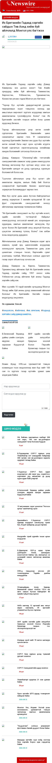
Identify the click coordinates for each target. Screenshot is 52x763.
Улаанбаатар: (13, 11)
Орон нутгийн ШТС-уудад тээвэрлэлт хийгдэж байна (33, 695)
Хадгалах (8, 414)
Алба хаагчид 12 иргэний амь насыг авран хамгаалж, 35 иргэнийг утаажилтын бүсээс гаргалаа (33, 608)
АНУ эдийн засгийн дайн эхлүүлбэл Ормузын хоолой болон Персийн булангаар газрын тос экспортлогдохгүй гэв (33, 625)
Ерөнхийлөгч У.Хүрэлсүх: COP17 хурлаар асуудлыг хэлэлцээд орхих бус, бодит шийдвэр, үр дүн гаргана (33, 522)
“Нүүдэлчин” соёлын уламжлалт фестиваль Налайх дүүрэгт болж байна (33, 727)
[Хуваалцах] (39, 37)
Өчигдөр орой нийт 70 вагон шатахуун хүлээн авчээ (33, 641)
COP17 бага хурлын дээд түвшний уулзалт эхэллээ (33, 655)
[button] (25, 424)
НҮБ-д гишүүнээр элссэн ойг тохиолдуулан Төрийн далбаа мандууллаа (33, 573)
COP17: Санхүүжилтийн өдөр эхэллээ (32, 668)
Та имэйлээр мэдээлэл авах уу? (32, 760)
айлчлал (21, 311)
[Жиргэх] (46, 37)
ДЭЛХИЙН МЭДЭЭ (10, 18)
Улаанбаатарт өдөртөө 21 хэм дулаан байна (33, 681)
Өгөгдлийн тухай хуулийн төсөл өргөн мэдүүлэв (33, 538)
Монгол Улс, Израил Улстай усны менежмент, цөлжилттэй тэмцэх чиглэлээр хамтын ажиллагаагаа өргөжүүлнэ (33, 711)
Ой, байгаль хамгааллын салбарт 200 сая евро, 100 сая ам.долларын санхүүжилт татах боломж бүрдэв (33, 439)
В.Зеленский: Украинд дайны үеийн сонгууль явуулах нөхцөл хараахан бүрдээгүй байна (33, 492)
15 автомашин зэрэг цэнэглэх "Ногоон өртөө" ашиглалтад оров (33, 507)
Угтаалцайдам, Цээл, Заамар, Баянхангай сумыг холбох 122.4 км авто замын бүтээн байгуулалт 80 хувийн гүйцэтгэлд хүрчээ (33, 590)
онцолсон (8, 311)
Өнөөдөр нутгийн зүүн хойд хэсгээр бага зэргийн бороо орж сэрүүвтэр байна (33, 742)
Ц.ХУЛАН (12, 37)
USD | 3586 (29, 11)
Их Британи (34, 311)
